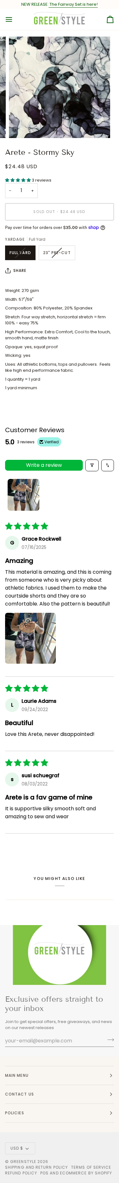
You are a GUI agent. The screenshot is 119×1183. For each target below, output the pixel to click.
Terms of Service (91, 1167)
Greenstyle (23, 1161)
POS (44, 1173)
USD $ (16, 1148)
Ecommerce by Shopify (86, 1173)
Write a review (44, 465)
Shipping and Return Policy (36, 1167)
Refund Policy (21, 1173)
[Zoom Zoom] (59, 87)
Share (19, 270)
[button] (18, 180)
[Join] (108, 1040)
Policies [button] (14, 1113)
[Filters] (92, 465)
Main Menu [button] (17, 1075)
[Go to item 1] (23, 495)
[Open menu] (14, 19)
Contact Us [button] (19, 1094)
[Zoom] (20, 126)
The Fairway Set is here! (73, 4)
